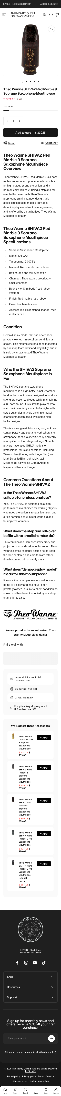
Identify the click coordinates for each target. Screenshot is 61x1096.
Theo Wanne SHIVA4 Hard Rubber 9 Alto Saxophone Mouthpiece (25, 838)
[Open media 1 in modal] (51, 29)
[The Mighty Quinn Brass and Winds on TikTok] (44, 963)
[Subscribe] (51, 1038)
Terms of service (46, 1076)
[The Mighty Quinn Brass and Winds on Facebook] (17, 963)
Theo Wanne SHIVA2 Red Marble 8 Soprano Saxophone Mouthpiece (25, 807)
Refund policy (13, 1076)
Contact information (39, 1081)
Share (11, 143)
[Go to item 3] (30, 82)
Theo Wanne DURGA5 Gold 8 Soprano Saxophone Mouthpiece (26, 742)
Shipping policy (20, 1081)
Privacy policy (29, 1076)
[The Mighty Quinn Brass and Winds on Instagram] (26, 963)
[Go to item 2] (26, 82)
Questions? (51, 142)
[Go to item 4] (35, 82)
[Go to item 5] (39, 82)
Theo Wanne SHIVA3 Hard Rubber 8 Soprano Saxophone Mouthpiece (25, 774)
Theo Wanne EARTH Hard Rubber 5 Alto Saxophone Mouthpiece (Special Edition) (25, 871)
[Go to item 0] (22, 82)
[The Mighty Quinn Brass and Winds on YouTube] (35, 963)
